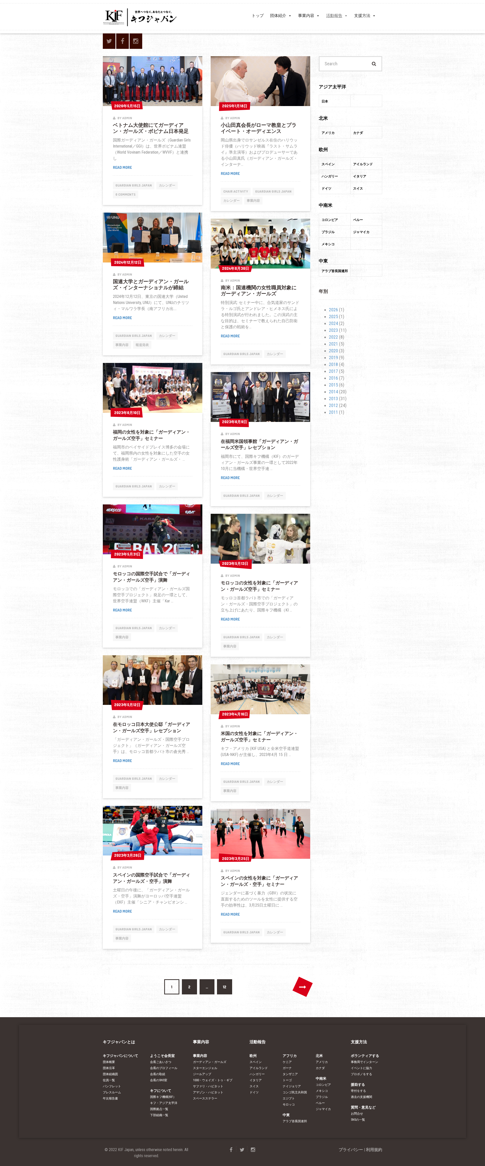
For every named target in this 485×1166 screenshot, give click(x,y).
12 (224, 987)
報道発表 (142, 345)
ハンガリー (257, 1074)
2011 (333, 412)
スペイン (256, 1062)
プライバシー (351, 1149)
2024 (333, 323)
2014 (333, 391)
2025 (333, 316)
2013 (333, 398)
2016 (333, 378)
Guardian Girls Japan (133, 185)
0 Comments (125, 194)
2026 (333, 309)
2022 (333, 337)
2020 (333, 350)
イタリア (256, 1080)
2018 (333, 364)
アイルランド (259, 1068)
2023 (333, 330)
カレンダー (167, 185)
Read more (126, 168)
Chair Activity (235, 191)
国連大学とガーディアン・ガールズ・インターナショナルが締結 (151, 284)
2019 (333, 357)
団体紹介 (278, 15)
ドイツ (254, 1092)
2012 (333, 405)
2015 (333, 384)
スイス (254, 1086)
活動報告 (334, 15)
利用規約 (374, 1149)
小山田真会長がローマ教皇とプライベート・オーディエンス (259, 127)
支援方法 (362, 15)
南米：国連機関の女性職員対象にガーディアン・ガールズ (259, 290)
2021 (333, 343)
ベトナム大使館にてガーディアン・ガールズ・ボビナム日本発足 (151, 127)
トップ (258, 15)
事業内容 (306, 15)
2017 (333, 371)
